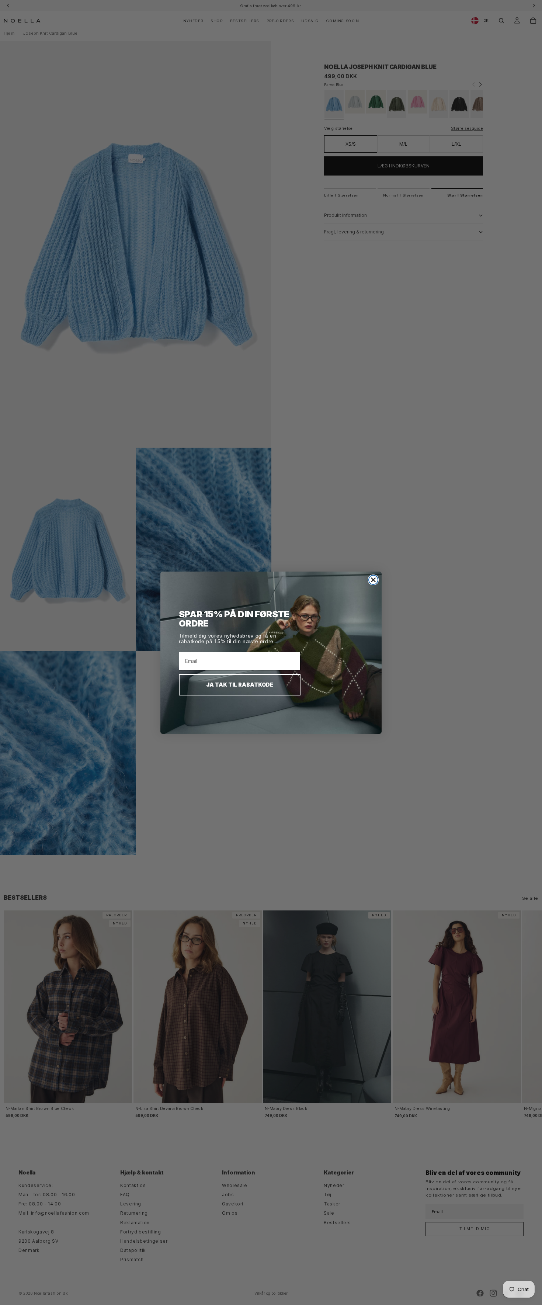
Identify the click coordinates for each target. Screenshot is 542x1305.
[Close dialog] (373, 579)
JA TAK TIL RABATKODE (239, 684)
